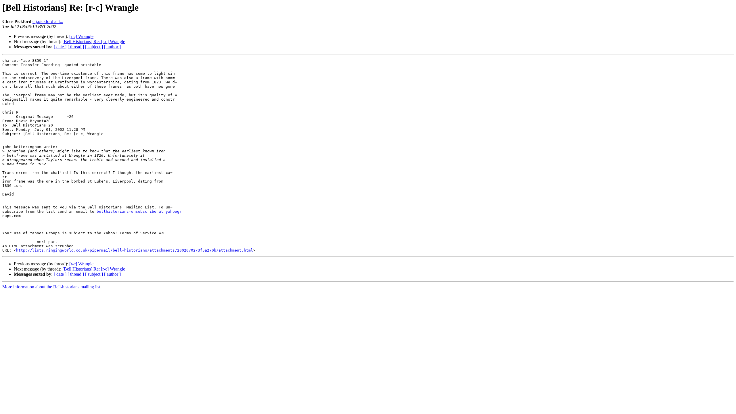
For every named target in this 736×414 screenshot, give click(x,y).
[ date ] (60, 46)
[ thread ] (76, 46)
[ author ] (112, 46)
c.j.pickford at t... (47, 21)
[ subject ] (94, 46)
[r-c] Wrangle (81, 36)
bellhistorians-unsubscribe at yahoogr (139, 211)
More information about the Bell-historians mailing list (51, 286)
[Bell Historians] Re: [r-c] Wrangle (93, 41)
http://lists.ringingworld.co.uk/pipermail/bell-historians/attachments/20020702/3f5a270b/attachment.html (134, 250)
